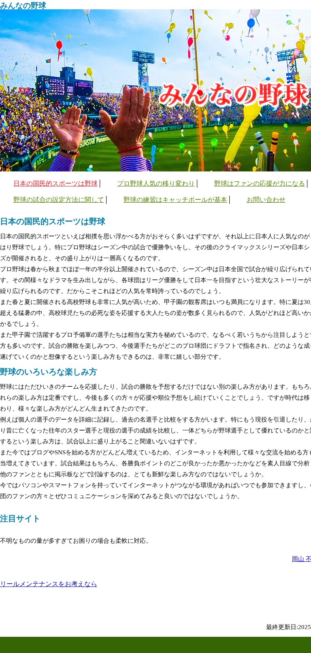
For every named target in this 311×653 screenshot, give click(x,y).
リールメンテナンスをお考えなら (48, 583)
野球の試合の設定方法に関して (58, 199)
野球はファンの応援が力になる (259, 183)
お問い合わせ (266, 199)
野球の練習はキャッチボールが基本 (175, 199)
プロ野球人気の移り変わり (156, 183)
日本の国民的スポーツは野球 (55, 183)
